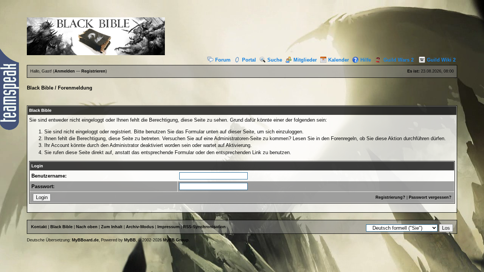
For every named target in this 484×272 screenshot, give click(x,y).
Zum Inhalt (112, 226)
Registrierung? (390, 197)
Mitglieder (305, 60)
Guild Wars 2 (398, 60)
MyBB (130, 240)
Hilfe (365, 60)
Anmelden (64, 71)
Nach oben (87, 226)
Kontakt (39, 226)
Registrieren (93, 71)
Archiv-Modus (140, 226)
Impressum (168, 226)
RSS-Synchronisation (204, 226)
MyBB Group (176, 240)
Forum (223, 60)
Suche (274, 60)
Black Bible (40, 88)
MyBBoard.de (85, 240)
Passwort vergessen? (430, 197)
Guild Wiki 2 (441, 60)
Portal (249, 60)
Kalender (338, 60)
